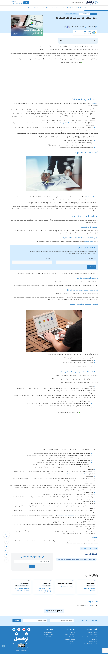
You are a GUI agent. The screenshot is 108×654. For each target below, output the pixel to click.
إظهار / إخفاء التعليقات (54, 611)
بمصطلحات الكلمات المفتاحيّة (66, 515)
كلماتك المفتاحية (89, 241)
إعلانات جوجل (94, 103)
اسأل (32, 566)
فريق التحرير (87, 31)
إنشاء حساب (14, 3)
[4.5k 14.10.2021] (87, 580)
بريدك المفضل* (48, 258)
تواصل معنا (18, 8)
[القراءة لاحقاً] (6, 555)
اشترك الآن (91, 267)
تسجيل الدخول (14, 1)
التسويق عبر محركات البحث (72, 13)
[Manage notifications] (3, 646)
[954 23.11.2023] (43, 580)
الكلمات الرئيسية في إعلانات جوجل (88, 548)
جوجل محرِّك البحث (91, 197)
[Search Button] (26, 2)
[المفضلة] (6, 551)
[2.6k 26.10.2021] (21, 580)
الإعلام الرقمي (93, 634)
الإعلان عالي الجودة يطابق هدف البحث (76, 474)
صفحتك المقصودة (84, 304)
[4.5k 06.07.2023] (65, 580)
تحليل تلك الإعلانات (65, 123)
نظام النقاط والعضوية (69, 634)
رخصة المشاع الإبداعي (21, 650)
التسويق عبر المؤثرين (91, 641)
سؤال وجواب (45, 8)
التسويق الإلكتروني (81, 8)
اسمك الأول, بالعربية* (90, 258)
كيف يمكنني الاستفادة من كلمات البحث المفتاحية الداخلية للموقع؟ (76, 559)
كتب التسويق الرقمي (47, 634)
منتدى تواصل (35, 8)
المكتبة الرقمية (56, 8)
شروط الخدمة (71, 641)
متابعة (75, 32)
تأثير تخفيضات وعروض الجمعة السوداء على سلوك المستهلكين (43, 590)
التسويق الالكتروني (48, 632)
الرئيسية (91, 8)
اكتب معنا (26, 8)
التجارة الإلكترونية (68, 8)
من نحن (73, 632)
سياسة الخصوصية (70, 639)
